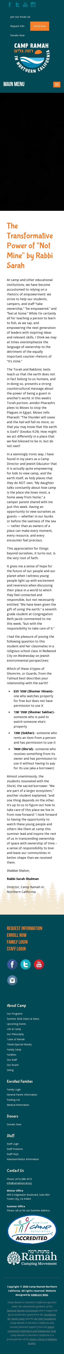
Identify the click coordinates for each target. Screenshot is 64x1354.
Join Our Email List (20, 16)
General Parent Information (22, 1094)
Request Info (17, 26)
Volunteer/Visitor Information (23, 1159)
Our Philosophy (15, 1034)
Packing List (13, 1099)
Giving (10, 1070)
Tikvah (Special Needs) (19, 1044)
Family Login (17, 942)
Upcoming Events (16, 1023)
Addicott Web (39, 1294)
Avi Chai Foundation (45, 1318)
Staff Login (16, 949)
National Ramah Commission (22, 1310)
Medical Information (18, 1104)
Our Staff (12, 1059)
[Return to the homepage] (32, 58)
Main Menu (13, 84)
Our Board (12, 1064)
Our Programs (15, 1013)
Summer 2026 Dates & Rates (23, 1018)
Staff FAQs (13, 1154)
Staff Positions (15, 1149)
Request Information (24, 928)
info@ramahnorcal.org (19, 1183)
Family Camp (14, 1049)
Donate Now (17, 35)
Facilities (11, 1054)
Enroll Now (40, 26)
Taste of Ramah (16, 1039)
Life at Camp (14, 1029)
